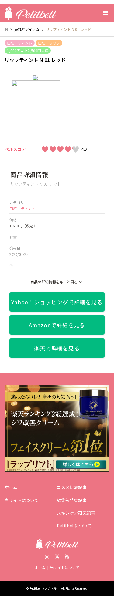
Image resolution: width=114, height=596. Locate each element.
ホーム (11, 487)
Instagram (47, 556)
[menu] (105, 13)
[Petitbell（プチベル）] (30, 12)
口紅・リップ (49, 42)
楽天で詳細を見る (57, 348)
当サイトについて (22, 500)
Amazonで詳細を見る (57, 325)
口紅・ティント (19, 42)
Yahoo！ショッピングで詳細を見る (56, 302)
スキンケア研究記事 (76, 513)
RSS (67, 556)
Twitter (57, 556)
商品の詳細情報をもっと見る (54, 281)
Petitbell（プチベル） (44, 588)
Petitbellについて (74, 526)
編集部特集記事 (72, 500)
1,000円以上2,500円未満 (27, 50)
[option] (57, 102)
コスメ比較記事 (72, 487)
